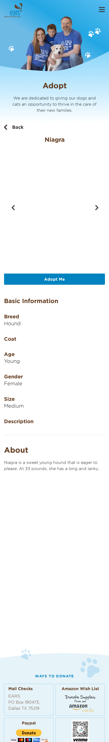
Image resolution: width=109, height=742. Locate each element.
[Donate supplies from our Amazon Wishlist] (80, 703)
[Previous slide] (13, 207)
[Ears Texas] (13, 10)
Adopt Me (54, 279)
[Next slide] (96, 207)
